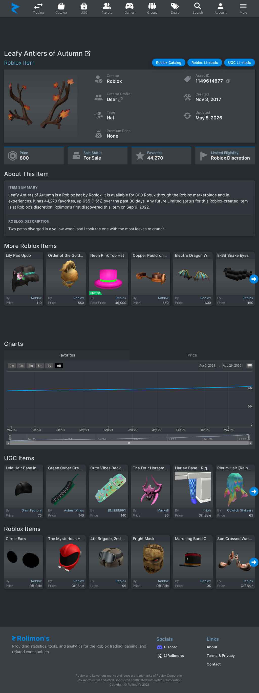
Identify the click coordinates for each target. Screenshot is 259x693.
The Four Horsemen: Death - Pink (163, 468)
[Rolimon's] (16, 8)
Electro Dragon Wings (195, 255)
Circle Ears (16, 538)
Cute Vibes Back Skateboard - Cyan (123, 468)
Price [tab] (192, 355)
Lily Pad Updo (18, 255)
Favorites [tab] (66, 355)
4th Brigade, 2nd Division (113, 538)
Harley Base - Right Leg (196, 468)
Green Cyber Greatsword (71, 468)
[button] (168, 62)
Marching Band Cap (193, 538)
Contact (214, 664)
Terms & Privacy (221, 655)
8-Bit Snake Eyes (233, 255)
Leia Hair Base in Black (27, 468)
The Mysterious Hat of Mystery (76, 538)
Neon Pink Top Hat (107, 255)
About (212, 647)
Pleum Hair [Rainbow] (237, 468)
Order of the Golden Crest (72, 255)
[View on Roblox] (87, 53)
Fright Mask (143, 538)
